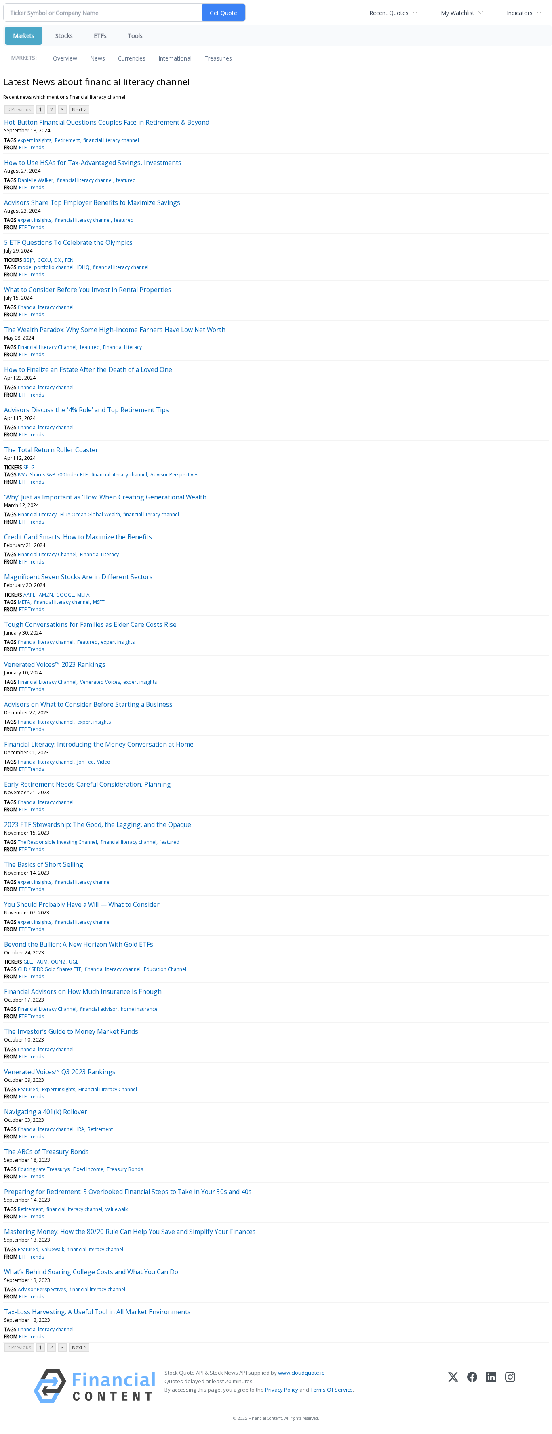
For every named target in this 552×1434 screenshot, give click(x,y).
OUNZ (58, 961)
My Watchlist (457, 13)
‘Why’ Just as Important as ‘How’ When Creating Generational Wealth (105, 497)
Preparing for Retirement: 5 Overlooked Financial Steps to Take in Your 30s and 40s (128, 1191)
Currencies (131, 58)
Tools (135, 36)
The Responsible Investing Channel (57, 842)
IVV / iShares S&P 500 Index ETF (53, 474)
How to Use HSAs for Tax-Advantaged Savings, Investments (92, 162)
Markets (23, 36)
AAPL (29, 594)
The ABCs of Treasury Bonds (46, 1151)
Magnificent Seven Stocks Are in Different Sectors (78, 576)
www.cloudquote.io (301, 1372)
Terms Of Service (331, 1389)
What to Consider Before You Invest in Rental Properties (87, 289)
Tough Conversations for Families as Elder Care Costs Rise (90, 624)
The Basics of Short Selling (43, 864)
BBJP (28, 260)
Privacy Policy (281, 1389)
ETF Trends (31, 147)
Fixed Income (88, 1169)
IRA (80, 1129)
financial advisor (99, 1009)
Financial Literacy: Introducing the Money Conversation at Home (99, 744)
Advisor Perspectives (174, 474)
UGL (73, 961)
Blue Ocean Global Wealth (90, 514)
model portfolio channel (46, 267)
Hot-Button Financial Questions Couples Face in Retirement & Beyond (106, 122)
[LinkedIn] (491, 1386)
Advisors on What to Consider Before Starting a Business (88, 704)
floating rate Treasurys (44, 1169)
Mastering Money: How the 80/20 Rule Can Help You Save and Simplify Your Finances (130, 1231)
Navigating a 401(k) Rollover (45, 1111)
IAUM (42, 961)
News (97, 58)
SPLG (29, 467)
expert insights (34, 140)
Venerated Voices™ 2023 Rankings (54, 664)
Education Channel (165, 969)
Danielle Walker (35, 180)
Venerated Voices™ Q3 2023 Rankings (60, 1071)
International (175, 58)
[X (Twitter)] (453, 1386)
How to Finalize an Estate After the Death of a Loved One (88, 369)
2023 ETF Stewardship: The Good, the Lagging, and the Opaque (97, 824)
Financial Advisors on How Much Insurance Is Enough (83, 991)
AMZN (46, 594)
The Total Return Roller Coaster (51, 449)
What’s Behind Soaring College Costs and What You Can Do (91, 1271)
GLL (27, 961)
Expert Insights (58, 1089)
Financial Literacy (122, 347)
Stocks (64, 36)
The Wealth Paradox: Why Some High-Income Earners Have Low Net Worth (114, 329)
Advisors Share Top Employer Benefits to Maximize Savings (92, 202)
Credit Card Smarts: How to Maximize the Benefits (78, 536)
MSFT (99, 602)
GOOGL (65, 594)
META (83, 594)
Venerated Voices (100, 681)
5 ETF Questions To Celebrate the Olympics (68, 242)
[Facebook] (472, 1386)
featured (126, 180)
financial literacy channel (111, 140)
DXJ (58, 260)
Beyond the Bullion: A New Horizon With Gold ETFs (78, 944)
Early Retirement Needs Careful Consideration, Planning (87, 784)
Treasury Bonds (125, 1169)
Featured (87, 642)
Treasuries (218, 58)
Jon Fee (85, 761)
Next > (79, 109)
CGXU (44, 260)
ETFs (100, 36)
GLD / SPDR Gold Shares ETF (49, 969)
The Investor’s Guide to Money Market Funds (71, 1031)
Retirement (67, 140)
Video (103, 761)
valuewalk (116, 1209)
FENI (70, 260)
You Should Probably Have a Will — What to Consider (82, 904)
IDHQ (83, 267)
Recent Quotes (389, 13)
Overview (65, 58)
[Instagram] (510, 1386)
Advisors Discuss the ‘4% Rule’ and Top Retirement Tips (86, 409)
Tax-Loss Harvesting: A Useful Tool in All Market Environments (97, 1311)
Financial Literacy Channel (47, 347)
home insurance (139, 1009)
